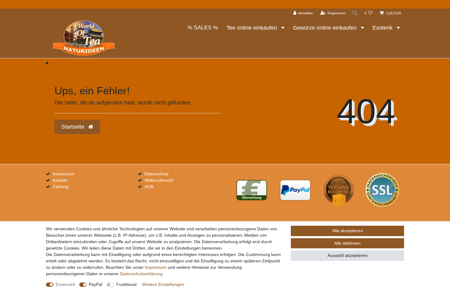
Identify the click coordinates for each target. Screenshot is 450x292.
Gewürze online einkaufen (325, 28)
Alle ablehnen (347, 243)
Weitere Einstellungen (163, 284)
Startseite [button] (73, 127)
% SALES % (202, 27)
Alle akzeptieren (347, 230)
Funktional (126, 284)
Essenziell (65, 284)
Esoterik (383, 28)
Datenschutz (156, 173)
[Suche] (355, 13)
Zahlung (61, 186)
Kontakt (60, 180)
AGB (148, 186)
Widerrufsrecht (158, 180)
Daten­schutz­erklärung (141, 273)
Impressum (63, 173)
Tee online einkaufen (253, 28)
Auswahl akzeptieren (348, 255)
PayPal (95, 284)
